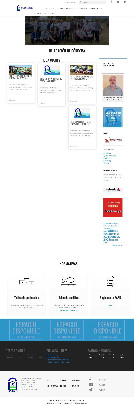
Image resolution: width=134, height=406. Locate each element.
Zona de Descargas (65, 8)
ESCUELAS (62, 380)
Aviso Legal (68, 403)
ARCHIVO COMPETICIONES (45, 13)
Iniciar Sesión (70, 2)
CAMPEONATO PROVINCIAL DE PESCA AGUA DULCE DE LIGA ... (81, 123)
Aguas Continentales (110, 156)
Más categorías (117, 245)
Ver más (110, 305)
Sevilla (40, 357)
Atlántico (74, 310)
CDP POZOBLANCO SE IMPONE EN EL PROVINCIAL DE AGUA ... (20, 77)
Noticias (106, 163)
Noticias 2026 (110, 241)
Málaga (30, 357)
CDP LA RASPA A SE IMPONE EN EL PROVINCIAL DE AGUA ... (82, 78)
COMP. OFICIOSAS (52, 386)
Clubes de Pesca (52, 355)
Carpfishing (107, 161)
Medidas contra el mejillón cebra (58, 362)
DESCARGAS (76, 380)
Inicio (37, 8)
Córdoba (31, 355)
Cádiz (19, 355)
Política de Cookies (80, 403)
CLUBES (49, 380)
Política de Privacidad (54, 403)
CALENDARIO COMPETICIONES (90, 8)
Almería (9, 355)
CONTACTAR (49, 8)
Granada (10, 357)
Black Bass (107, 158)
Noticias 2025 (111, 238)
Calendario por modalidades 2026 (58, 360)
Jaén (19, 357)
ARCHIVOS (62, 386)
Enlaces (106, 180)
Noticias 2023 (110, 232)
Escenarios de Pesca (54, 357)
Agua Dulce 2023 (109, 223)
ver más (31, 308)
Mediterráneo (65, 310)
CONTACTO (75, 386)
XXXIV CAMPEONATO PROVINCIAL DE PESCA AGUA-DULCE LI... (51, 80)
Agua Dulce (107, 153)
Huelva (40, 355)
